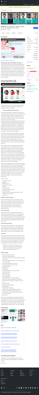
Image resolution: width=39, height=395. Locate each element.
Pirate (4, 387)
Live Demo (3, 60)
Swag (30, 375)
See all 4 (36, 49)
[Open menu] (37, 1)
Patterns (11, 375)
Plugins (11, 373)
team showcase (35, 57)
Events (30, 372)
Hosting (2, 373)
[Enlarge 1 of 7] (7, 310)
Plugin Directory (3, 4)
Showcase (12, 370)
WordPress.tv (23, 375)
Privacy (2, 375)
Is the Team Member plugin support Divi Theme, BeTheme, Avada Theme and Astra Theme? (9, 337)
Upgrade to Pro (11, 60)
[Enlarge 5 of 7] (23, 310)
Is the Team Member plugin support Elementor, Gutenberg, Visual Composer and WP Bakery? (9, 334)
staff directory (36, 53)
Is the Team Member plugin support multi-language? (10, 330)
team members (35, 55)
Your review (29, 79)
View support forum (30, 91)
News (2, 372)
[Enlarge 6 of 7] (23, 316)
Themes (11, 372)
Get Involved (31, 370)
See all (37, 79)
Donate (31, 373)
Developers (22, 373)
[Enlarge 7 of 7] (23, 319)
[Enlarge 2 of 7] (7, 317)
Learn (21, 370)
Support (6, 60)
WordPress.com (4, 378)
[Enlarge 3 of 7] (15, 310)
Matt (2, 380)
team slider (36, 59)
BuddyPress (3, 383)
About (2, 370)
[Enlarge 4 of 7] (15, 317)
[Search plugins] (11, 10)
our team (36, 51)
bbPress (3, 381)
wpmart (9, 29)
